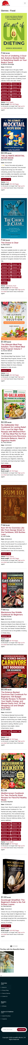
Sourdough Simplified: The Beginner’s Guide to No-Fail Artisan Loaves (13, 902)
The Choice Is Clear (9, 243)
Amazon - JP (16, 93)
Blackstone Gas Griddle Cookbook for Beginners (12, 613)
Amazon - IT (16, 90)
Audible (4, 283)
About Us (4, 987)
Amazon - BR (6, 96)
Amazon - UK (16, 84)
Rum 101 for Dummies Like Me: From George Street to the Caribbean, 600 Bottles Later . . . (13, 531)
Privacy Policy (5, 990)
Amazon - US (6, 84)
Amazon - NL (6, 93)
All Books (4, 1006)
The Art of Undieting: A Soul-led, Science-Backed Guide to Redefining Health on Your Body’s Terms (14, 59)
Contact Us (4, 996)
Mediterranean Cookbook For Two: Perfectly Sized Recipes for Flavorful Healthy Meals (14, 796)
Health (11, 102)
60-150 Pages (14, 287)
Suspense (4, 1019)
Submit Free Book (6, 1016)
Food (7, 102)
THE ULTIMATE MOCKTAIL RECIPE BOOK (13, 157)
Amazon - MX (16, 96)
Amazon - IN (6, 99)
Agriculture (9, 286)
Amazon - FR (16, 87)
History (11, 556)
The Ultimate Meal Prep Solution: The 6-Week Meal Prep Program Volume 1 (13, 346)
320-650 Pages (14, 558)
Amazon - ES (6, 90)
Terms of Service (6, 993)
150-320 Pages (14, 104)
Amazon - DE (16, 826)
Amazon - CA (6, 87)
